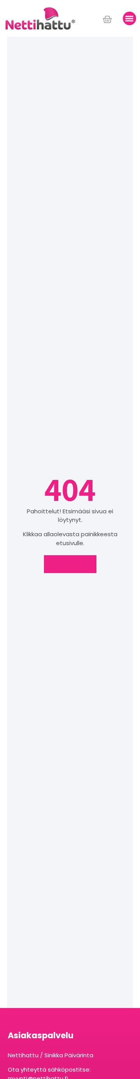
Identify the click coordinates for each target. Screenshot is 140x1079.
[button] (129, 18)
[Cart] (107, 19)
